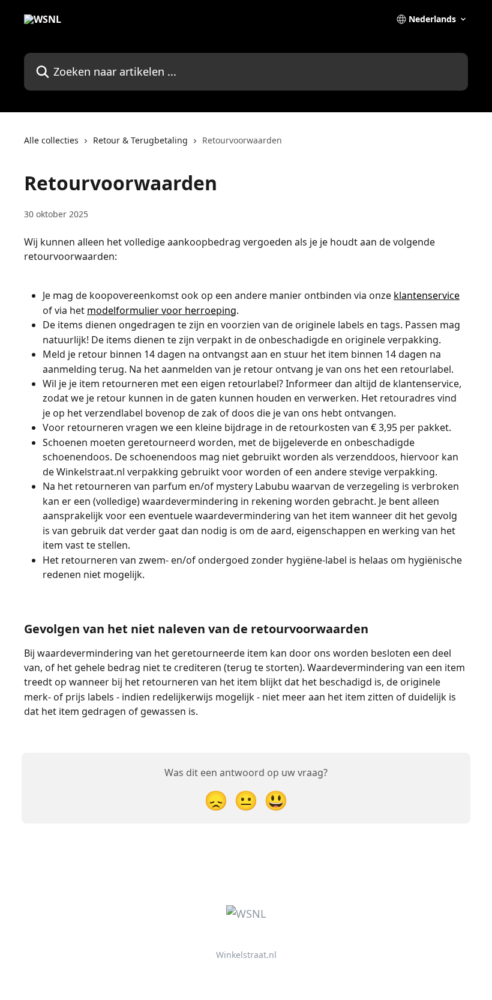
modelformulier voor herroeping (161, 310)
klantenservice (427, 295)
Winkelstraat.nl (246, 954)
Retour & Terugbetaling (140, 140)
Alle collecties (51, 140)
